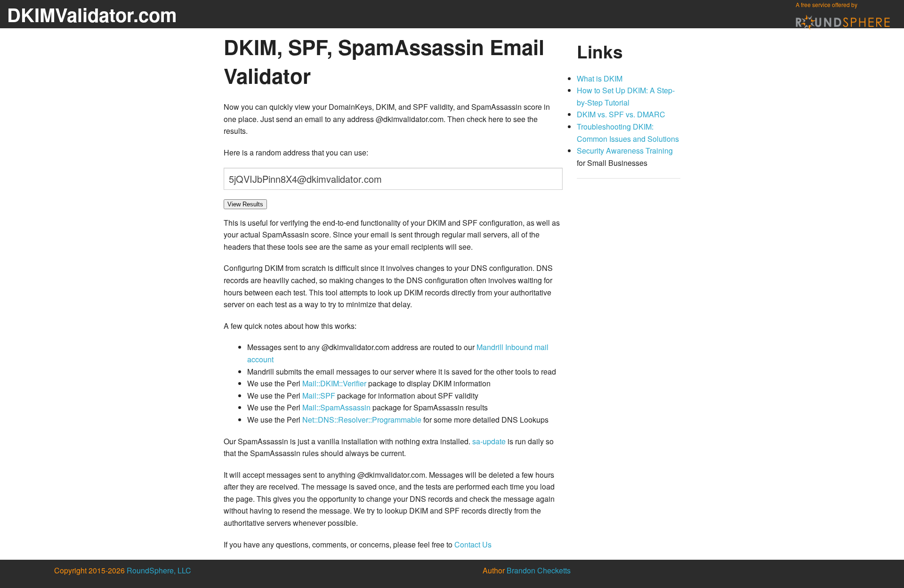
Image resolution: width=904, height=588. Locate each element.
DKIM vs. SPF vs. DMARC (621, 114)
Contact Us (473, 544)
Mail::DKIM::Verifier (334, 383)
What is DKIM (599, 78)
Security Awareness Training (625, 150)
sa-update (489, 441)
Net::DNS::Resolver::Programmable (361, 419)
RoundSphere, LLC (159, 570)
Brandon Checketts (539, 570)
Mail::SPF (318, 395)
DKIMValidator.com (92, 14)
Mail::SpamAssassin (336, 407)
